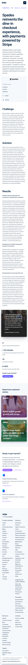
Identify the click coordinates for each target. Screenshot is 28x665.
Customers (5, 8)
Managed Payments (7, 558)
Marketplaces (18, 541)
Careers (17, 620)
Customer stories (6, 620)
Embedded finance (20, 533)
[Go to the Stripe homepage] (4, 514)
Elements (4, 544)
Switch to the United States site (11, 661)
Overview (16, 8)
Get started (7, 470)
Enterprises (18, 522)
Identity (4, 550)
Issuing (4, 554)
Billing (3, 529)
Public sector (18, 574)
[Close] (25, 658)
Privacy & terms (6, 630)
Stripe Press (18, 624)
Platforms (17, 547)
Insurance (17, 562)
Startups (17, 525)
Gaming (17, 556)
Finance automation (20, 535)
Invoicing (4, 552)
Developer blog (19, 612)
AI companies (18, 552)
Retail (16, 576)
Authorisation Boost (7, 527)
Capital (4, 531)
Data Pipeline (5, 541)
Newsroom (18, 622)
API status (18, 604)
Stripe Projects (19, 610)
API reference (6, 501)
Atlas (3, 525)
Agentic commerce (20, 527)
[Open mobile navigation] (24, 2)
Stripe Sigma (5, 572)
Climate (4, 535)
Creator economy (19, 554)
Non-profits (18, 568)
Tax (3, 574)
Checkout (4, 533)
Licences (4, 638)
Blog (3, 622)
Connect (4, 537)
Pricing (4, 522)
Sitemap (4, 640)
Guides (4, 618)
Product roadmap (19, 618)
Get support (5, 650)
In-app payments (19, 539)
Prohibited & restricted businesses (5, 634)
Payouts (4, 564)
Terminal (4, 577)
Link (3, 556)
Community (5, 624)
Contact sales (7, 376)
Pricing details (6, 485)
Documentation (19, 599)
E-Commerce (18, 531)
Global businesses (20, 537)
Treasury (4, 579)
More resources (6, 644)
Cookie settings (6, 642)
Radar (3, 566)
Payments (5, 562)
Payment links (6, 560)
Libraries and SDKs (20, 608)
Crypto (4, 539)
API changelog (19, 606)
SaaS (16, 550)
